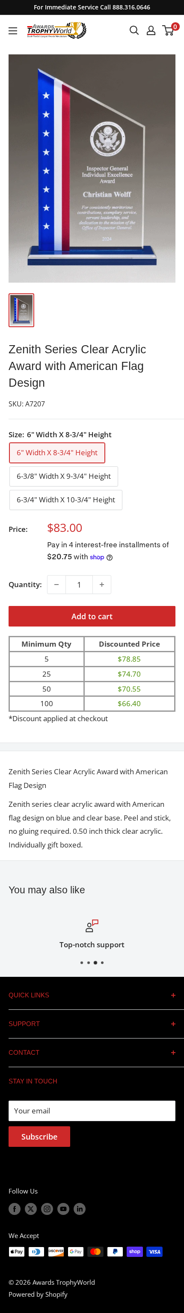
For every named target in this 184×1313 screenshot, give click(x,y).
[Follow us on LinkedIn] (80, 1208)
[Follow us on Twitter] (31, 1208)
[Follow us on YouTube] (63, 1208)
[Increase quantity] (102, 585)
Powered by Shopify (38, 1294)
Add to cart (92, 616)
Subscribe (39, 1136)
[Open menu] (13, 30)
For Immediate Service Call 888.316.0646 (92, 7)
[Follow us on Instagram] (47, 1208)
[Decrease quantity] (56, 585)
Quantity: (25, 584)
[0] (168, 30)
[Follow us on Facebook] (15, 1208)
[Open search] (134, 30)
